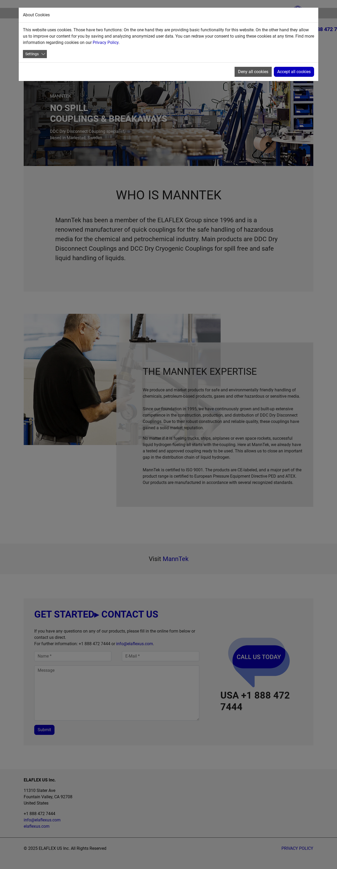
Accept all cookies (294, 71)
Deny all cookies (253, 71)
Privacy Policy (105, 42)
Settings (32, 54)
